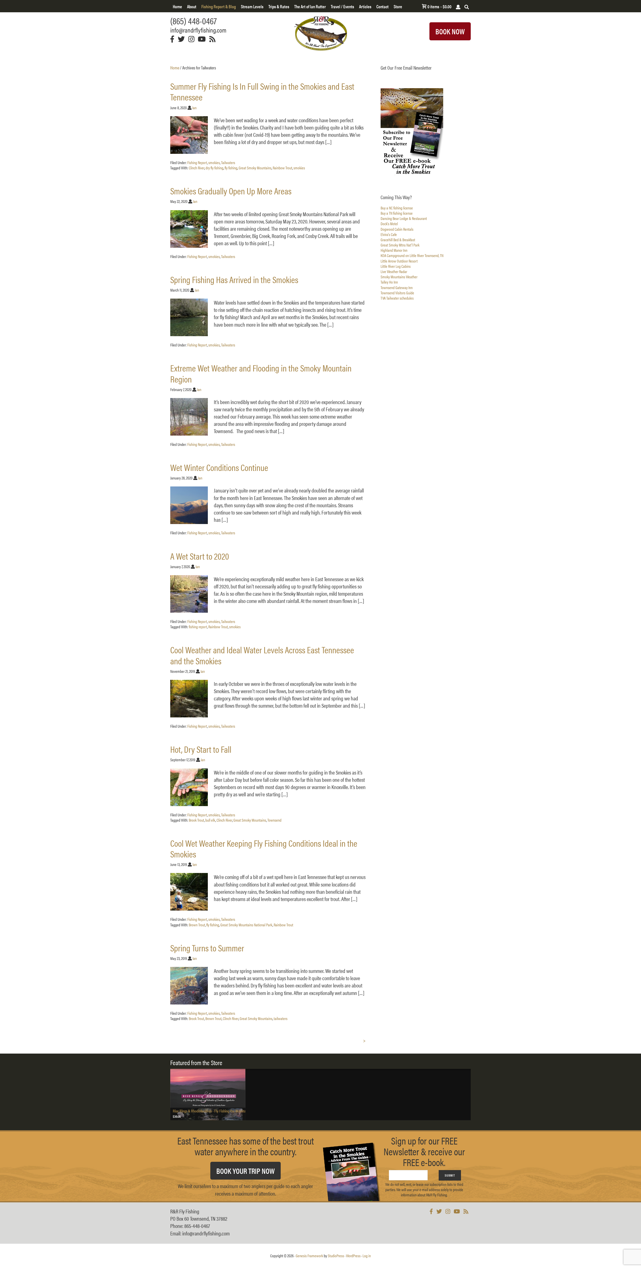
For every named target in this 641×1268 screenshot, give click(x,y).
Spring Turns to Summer (207, 947)
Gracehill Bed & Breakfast (398, 239)
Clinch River (196, 168)
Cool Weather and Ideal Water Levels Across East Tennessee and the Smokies (262, 655)
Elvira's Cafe (389, 234)
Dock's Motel (389, 223)
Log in (367, 1255)
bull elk (210, 820)
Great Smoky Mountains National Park (246, 925)
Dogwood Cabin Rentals (397, 229)
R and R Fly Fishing (320, 33)
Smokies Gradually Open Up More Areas (230, 190)
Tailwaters (228, 162)
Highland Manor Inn (394, 250)
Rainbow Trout (282, 168)
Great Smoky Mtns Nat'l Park (400, 245)
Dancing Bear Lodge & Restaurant (404, 218)
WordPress (353, 1255)
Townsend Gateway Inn (397, 287)
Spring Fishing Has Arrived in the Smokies (234, 279)
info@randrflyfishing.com (198, 30)
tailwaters (280, 1018)
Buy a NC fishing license (397, 208)
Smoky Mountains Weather (399, 277)
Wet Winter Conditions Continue (219, 467)
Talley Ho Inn (389, 282)
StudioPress (336, 1255)
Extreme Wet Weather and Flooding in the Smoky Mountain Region (261, 373)
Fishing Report (197, 162)
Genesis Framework (309, 1255)
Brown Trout (197, 925)
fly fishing (231, 168)
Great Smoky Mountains (255, 168)
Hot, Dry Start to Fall (200, 748)
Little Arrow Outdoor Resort (399, 261)
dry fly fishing (214, 168)
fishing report (198, 626)
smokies (214, 162)
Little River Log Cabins (396, 266)
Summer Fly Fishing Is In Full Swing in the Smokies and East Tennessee (262, 91)
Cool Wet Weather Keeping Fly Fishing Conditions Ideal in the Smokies (263, 848)
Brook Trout (196, 820)
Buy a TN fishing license (397, 213)
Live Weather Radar (394, 271)
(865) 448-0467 (193, 20)
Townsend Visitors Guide (397, 293)
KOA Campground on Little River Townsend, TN (412, 255)
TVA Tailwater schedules (397, 298)
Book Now (450, 31)
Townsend (274, 820)
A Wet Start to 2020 (199, 555)
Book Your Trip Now (245, 1170)
